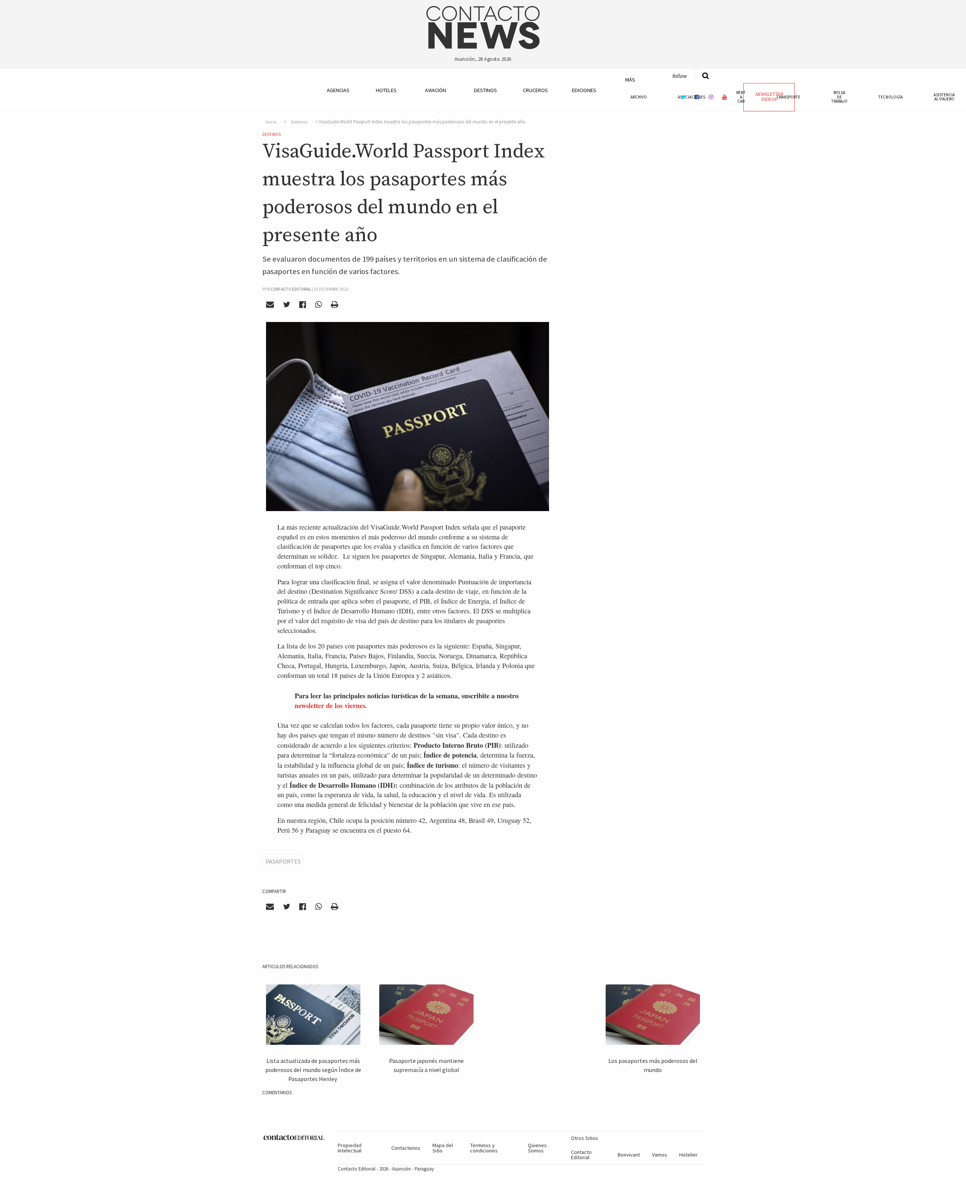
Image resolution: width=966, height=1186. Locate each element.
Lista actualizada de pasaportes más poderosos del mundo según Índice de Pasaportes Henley (313, 1070)
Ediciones (584, 90)
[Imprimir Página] (334, 304)
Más (630, 79)
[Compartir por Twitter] (286, 304)
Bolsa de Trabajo (839, 96)
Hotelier (688, 1154)
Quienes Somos (537, 1148)
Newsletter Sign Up (769, 96)
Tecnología (890, 97)
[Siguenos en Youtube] (724, 97)
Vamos (659, 1154)
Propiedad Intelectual (349, 1148)
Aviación (435, 90)
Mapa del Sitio (442, 1148)
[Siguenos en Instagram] (711, 97)
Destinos (485, 90)
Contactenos (405, 1147)
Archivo (639, 97)
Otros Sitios (584, 1138)
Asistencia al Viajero (944, 97)
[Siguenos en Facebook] (697, 97)
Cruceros (535, 90)
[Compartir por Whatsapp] (318, 304)
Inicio (271, 122)
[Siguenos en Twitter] (683, 97)
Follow (679, 75)
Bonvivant (629, 1154)
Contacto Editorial (581, 1155)
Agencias (338, 90)
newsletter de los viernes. (331, 705)
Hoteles (386, 90)
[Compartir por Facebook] (302, 304)
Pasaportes (283, 861)
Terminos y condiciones (484, 1148)
